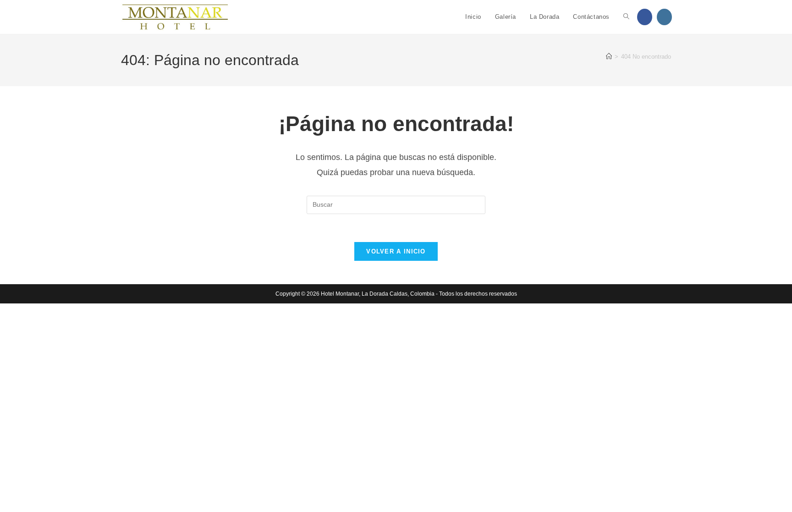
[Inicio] (609, 56)
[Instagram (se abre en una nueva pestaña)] (664, 17)
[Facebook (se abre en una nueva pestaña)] (644, 17)
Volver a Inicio (396, 251)
